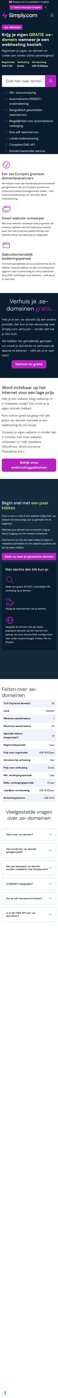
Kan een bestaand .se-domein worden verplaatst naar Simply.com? (27, 868)
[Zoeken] (50, 81)
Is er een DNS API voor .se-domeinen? (21, 914)
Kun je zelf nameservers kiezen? (24, 898)
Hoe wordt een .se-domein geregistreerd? (21, 850)
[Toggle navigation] (52, 15)
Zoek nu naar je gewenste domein (29, 556)
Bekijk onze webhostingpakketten (29, 465)
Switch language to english (27, 7)
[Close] (45, 7)
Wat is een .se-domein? (19, 834)
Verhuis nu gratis (29, 364)
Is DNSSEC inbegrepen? (19, 883)
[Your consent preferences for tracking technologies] (5, 1393)
